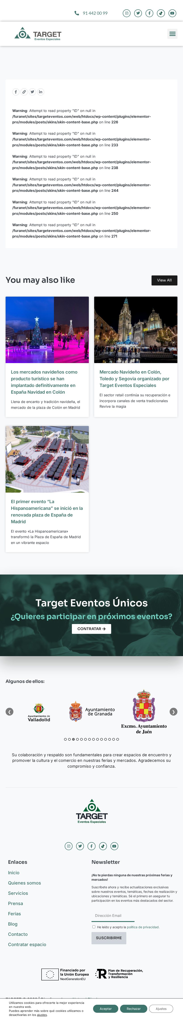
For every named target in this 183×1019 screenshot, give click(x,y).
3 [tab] (73, 739)
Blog (12, 924)
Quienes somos (24, 883)
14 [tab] (117, 739)
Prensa (15, 903)
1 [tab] (65, 739)
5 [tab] (81, 739)
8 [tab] (93, 739)
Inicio (13, 872)
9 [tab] (97, 739)
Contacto (18, 934)
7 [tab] (89, 739)
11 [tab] (105, 739)
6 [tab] (85, 739)
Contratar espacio (27, 944)
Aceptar (106, 1009)
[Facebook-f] (149, 13)
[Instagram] (127, 13)
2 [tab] (69, 739)
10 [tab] (101, 739)
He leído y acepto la (128, 927)
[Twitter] (138, 13)
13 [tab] (113, 739)
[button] (172, 34)
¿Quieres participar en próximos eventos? (91, 616)
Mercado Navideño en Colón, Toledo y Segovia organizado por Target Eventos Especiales (134, 378)
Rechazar (134, 1009)
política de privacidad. (143, 927)
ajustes (42, 1015)
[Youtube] (172, 13)
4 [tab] (77, 739)
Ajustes (161, 1009)
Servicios (18, 893)
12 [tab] (109, 739)
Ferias (14, 913)
